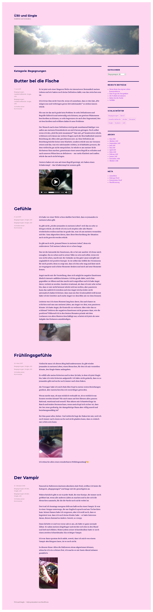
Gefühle (22, 208)
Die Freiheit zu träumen (117, 96)
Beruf (122, 115)
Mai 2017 (112, 148)
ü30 (15, 96)
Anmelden (113, 176)
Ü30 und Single (25, 15)
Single (29, 94)
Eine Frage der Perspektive (118, 94)
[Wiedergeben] (42, 192)
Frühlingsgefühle (33, 355)
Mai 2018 (112, 139)
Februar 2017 (113, 154)
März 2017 (112, 152)
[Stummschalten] (66, 192)
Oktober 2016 (113, 161)
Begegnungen (19, 92)
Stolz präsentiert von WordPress (37, 602)
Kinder (27, 489)
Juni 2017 (112, 145)
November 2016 (114, 159)
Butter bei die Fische (36, 80)
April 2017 (112, 150)
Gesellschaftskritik (20, 94)
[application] (55, 181)
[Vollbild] (70, 192)
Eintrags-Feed (114, 178)
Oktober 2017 (113, 141)
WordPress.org (114, 182)
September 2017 (114, 143)
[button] (56, 182)
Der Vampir (26, 477)
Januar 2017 (113, 156)
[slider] (54, 192)
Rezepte (132, 119)
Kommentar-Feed (115, 180)
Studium (118, 123)
